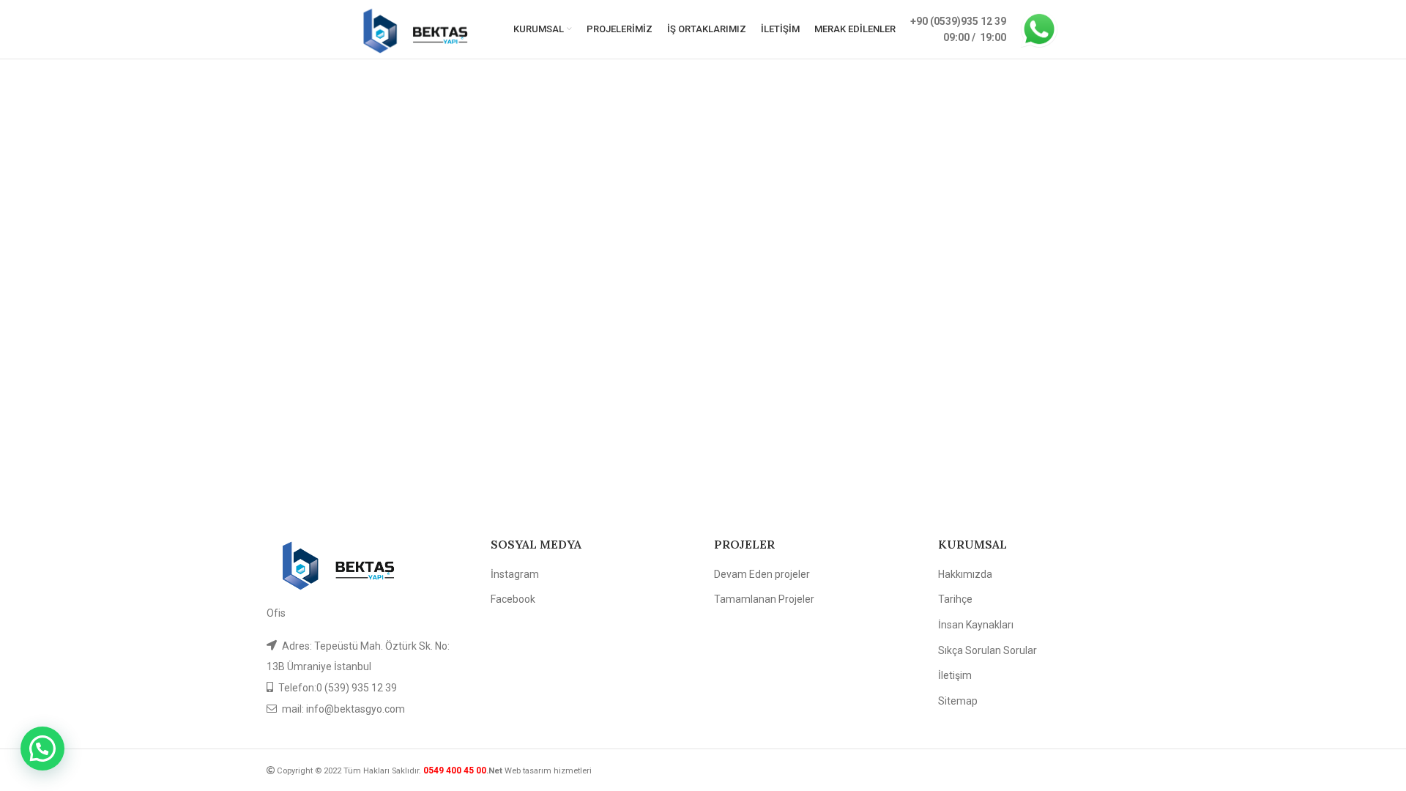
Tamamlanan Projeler (764, 599)
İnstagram (515, 574)
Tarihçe (955, 599)
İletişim (955, 675)
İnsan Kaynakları (975, 625)
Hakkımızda (965, 574)
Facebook (513, 599)
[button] (42, 748)
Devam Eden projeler (762, 574)
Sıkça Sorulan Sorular (987, 650)
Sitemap (958, 701)
